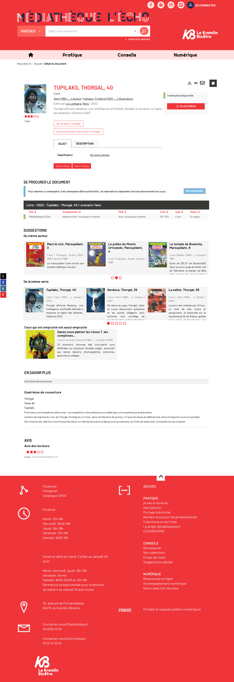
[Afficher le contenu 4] (120, 323)
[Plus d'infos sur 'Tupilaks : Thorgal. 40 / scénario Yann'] (34, 300)
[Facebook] (151, 5)
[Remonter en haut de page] (161, 477)
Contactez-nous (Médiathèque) (65, 624)
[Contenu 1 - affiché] (108, 323)
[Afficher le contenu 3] (120, 277)
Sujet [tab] (62, 143)
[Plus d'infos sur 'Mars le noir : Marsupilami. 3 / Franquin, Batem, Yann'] (35, 254)
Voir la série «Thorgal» (68, 123)
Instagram (50, 491)
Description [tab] (85, 143)
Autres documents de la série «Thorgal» (78, 131)
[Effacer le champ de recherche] (135, 31)
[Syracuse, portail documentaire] (83, 17)
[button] (72, 54)
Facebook (50, 486)
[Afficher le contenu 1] (112, 277)
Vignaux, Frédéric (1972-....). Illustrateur (108, 98)
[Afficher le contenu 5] (124, 323)
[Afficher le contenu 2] (112, 323)
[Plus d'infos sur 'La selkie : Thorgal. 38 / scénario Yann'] (157, 300)
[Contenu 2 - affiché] (116, 277)
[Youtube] (171, 5)
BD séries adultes (100, 154)
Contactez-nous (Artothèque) (64, 638)
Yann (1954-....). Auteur (68, 98)
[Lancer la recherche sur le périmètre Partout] (145, 31)
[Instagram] (181, 5)
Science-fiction (63, 166)
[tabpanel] (107, 155)
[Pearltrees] (161, 5)
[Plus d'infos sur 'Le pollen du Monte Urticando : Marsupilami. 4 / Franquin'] (96, 254)
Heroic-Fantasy (81, 166)
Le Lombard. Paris (77, 103)
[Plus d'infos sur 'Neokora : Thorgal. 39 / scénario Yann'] (95, 300)
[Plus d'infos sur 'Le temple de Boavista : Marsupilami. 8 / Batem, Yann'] (158, 254)
